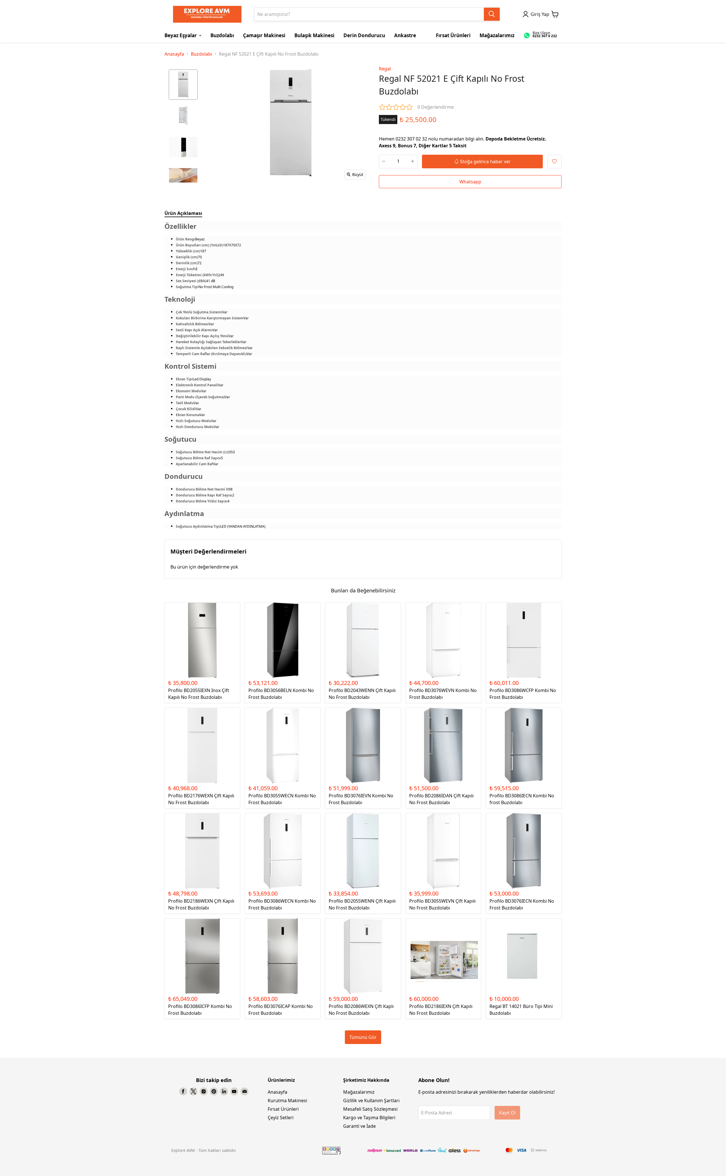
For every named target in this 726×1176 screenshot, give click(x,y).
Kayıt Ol (507, 1113)
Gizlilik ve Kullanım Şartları (371, 1100)
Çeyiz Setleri (281, 1117)
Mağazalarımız (359, 1092)
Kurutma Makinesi (287, 1100)
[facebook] (183, 1091)
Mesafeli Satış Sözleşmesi (370, 1109)
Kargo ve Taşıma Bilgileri (369, 1117)
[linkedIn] (224, 1091)
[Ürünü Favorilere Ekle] (554, 161)
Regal (385, 69)
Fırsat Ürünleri (283, 1109)
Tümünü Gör (363, 1037)
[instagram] (204, 1091)
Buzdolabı (201, 54)
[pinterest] (214, 1091)
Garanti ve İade (359, 1126)
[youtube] (234, 1091)
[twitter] (193, 1091)
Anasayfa (174, 54)
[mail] (244, 1091)
